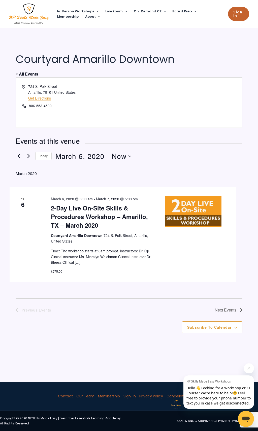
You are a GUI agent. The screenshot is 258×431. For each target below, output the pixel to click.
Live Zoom (114, 11)
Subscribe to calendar (209, 327)
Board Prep (182, 11)
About (90, 16)
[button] (96, 11)
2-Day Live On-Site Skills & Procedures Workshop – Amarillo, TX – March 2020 (99, 216)
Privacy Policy (151, 396)
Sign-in (129, 396)
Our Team (85, 396)
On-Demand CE (148, 11)
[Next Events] (28, 156)
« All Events (27, 74)
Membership (68, 16)
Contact (65, 396)
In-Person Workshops (75, 11)
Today (43, 156)
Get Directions (39, 98)
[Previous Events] (19, 156)
